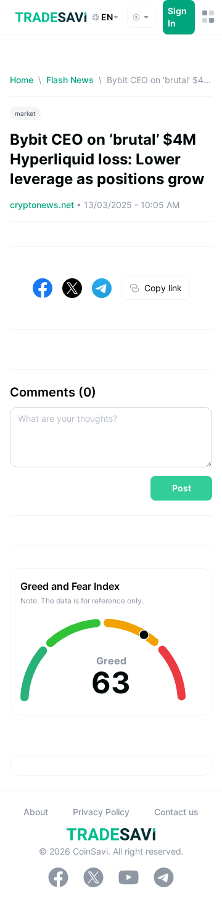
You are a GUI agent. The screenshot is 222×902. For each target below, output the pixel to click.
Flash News (70, 79)
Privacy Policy (101, 812)
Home (21, 79)
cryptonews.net (43, 204)
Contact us (176, 812)
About (35, 812)
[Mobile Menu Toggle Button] (207, 16)
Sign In (177, 17)
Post (181, 488)
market (25, 113)
